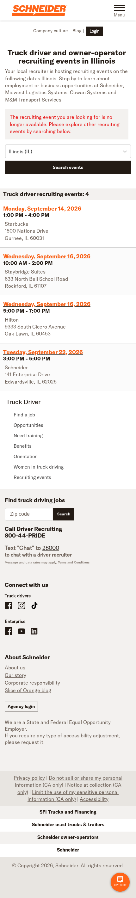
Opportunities (28, 425)
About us (15, 667)
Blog (76, 31)
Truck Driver (23, 402)
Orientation (26, 456)
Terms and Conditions (74, 562)
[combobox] (9, 151)
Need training (28, 436)
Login (95, 31)
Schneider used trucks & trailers (68, 824)
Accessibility (94, 799)
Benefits (23, 446)
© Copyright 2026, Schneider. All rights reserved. (68, 865)
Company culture (50, 31)
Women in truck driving (39, 467)
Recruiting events (32, 477)
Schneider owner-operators (68, 837)
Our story (15, 675)
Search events (68, 167)
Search (63, 514)
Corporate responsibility (32, 683)
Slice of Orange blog (28, 690)
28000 (50, 547)
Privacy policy (29, 778)
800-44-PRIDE (25, 535)
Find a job (24, 415)
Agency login (21, 706)
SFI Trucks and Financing (68, 812)
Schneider (68, 850)
